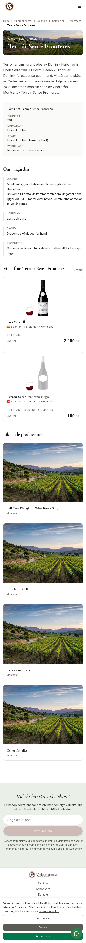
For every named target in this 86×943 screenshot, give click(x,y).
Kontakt (43, 894)
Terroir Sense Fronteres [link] (21, 25)
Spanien (42, 20)
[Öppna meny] (79, 6)
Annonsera (43, 889)
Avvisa (43, 927)
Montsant (75, 20)
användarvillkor (49, 911)
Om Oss (43, 883)
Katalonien (58, 20)
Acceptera (43, 936)
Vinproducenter (23, 20)
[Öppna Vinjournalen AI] (76, 933)
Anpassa (43, 918)
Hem (6, 20)
